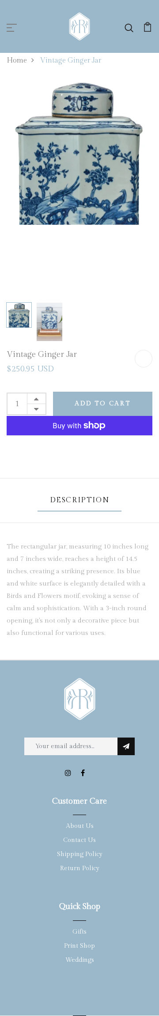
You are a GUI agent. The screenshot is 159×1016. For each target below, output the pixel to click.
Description (80, 500)
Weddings (79, 960)
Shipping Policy (79, 854)
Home (17, 60)
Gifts (79, 931)
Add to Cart (103, 403)
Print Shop (79, 945)
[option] (79, 152)
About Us (80, 826)
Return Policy (79, 868)
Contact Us (79, 840)
